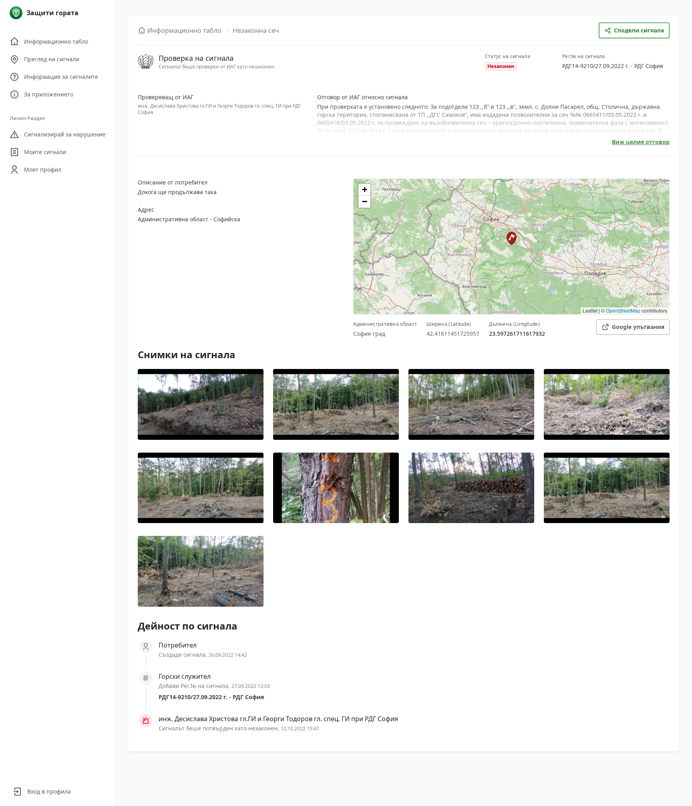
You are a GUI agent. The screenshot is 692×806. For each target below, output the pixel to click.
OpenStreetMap (623, 310)
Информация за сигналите (61, 76)
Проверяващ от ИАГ (165, 97)
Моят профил (42, 169)
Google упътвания (638, 327)
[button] (512, 238)
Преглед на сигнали (51, 59)
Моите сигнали (45, 152)
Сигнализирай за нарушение (64, 134)
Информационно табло (56, 41)
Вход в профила (49, 791)
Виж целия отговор (641, 142)
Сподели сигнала (639, 30)
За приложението (48, 94)
